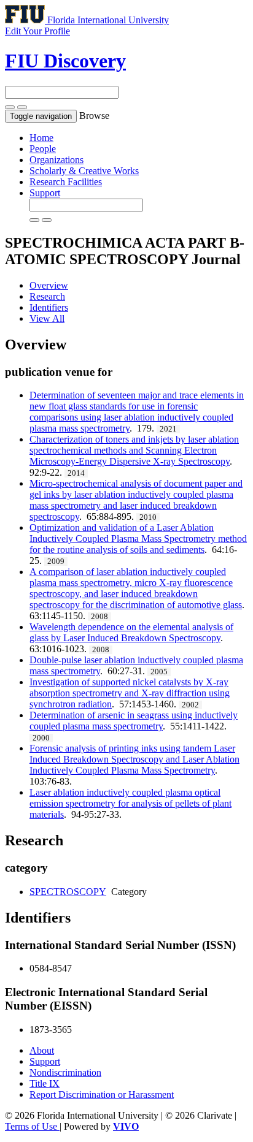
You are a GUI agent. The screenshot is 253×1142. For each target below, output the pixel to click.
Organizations (56, 159)
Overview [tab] (48, 285)
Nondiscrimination (65, 1072)
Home (41, 137)
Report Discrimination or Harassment (101, 1094)
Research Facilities (65, 182)
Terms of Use (32, 1126)
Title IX (44, 1083)
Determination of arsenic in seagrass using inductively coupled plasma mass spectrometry (133, 720)
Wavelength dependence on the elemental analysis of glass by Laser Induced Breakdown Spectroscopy (131, 632)
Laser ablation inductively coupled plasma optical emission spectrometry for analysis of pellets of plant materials (130, 803)
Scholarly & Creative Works (84, 171)
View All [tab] (46, 318)
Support (44, 193)
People (42, 148)
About (41, 1050)
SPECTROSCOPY (67, 891)
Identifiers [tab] (48, 307)
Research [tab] (47, 296)
